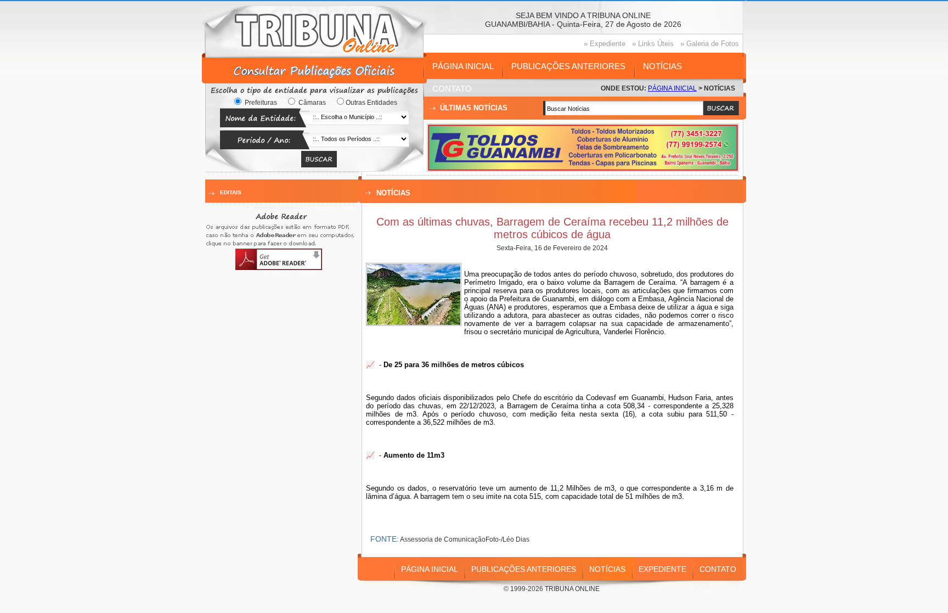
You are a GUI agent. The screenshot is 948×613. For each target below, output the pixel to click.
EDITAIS (230, 192)
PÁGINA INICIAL (463, 66)
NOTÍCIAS (662, 66)
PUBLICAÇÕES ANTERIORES (568, 66)
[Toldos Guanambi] (583, 167)
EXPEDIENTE (662, 569)
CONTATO (452, 88)
